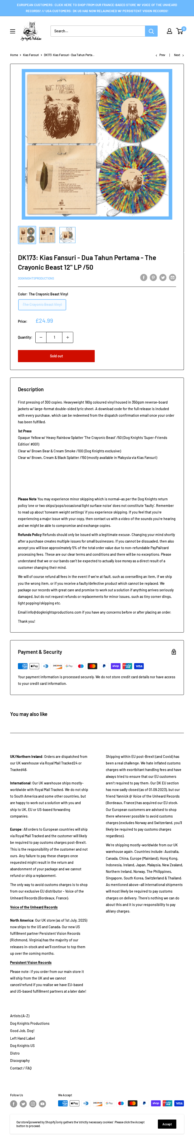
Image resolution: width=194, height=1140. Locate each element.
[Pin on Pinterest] (153, 277)
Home (14, 55)
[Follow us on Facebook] (13, 1103)
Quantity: (25, 337)
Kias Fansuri (31, 55)
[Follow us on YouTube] (42, 1103)
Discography (20, 1060)
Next (177, 55)
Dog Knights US (22, 1045)
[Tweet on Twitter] (162, 277)
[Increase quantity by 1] (67, 337)
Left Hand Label (22, 1038)
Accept (167, 1124)
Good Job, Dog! (22, 1031)
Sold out (56, 356)
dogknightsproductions (36, 278)
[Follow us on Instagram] (32, 1103)
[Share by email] (172, 277)
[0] (180, 31)
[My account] (169, 31)
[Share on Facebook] (143, 277)
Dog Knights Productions (30, 1023)
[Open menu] (12, 31)
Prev (162, 55)
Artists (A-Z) (19, 1016)
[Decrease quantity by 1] (41, 337)
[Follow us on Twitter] (23, 1103)
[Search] (151, 31)
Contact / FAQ (21, 1068)
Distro (15, 1053)
